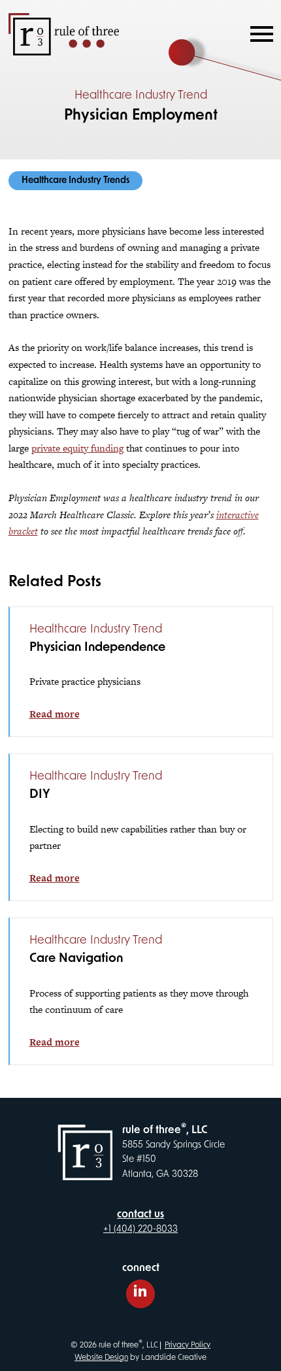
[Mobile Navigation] (258, 34)
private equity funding (77, 448)
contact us (140, 1215)
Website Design (101, 1358)
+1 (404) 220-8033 (140, 1229)
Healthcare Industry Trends (75, 181)
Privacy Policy (187, 1345)
